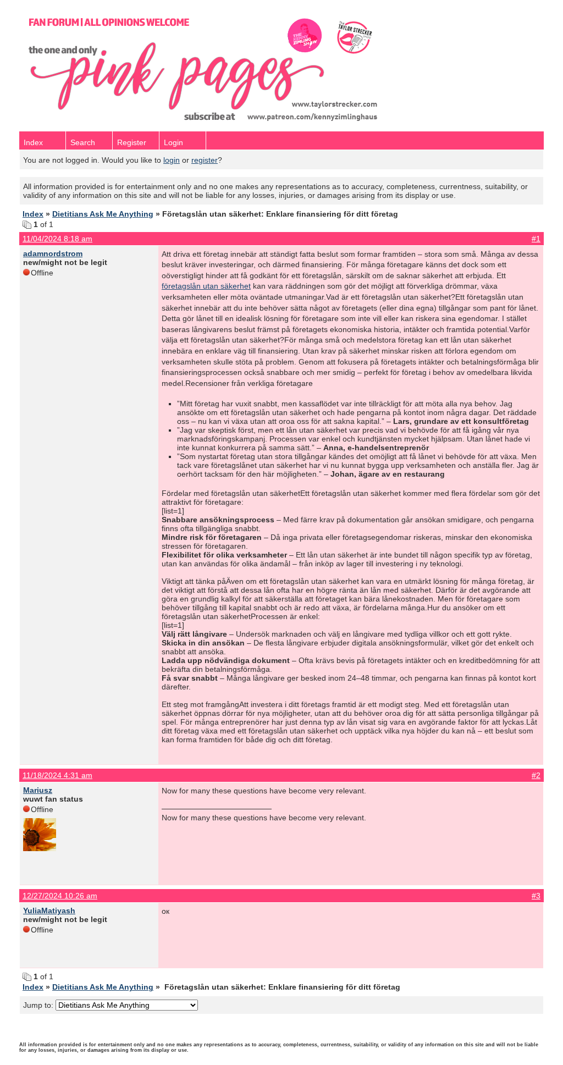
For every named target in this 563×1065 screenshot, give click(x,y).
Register (131, 142)
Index (33, 142)
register (204, 160)
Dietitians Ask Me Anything (102, 213)
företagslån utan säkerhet (206, 286)
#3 (536, 895)
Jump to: (39, 1005)
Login (173, 142)
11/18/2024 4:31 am (57, 775)
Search (82, 142)
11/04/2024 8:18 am (57, 238)
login (171, 160)
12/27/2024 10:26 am (60, 895)
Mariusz (37, 790)
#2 (536, 775)
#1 (536, 238)
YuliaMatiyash (49, 910)
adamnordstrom (52, 253)
